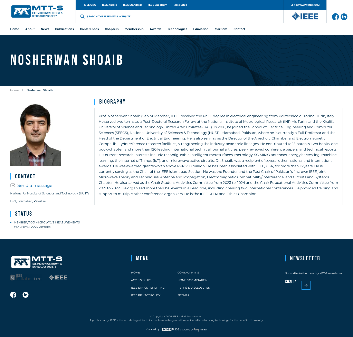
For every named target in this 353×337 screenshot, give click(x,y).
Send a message (35, 185)
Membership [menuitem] (134, 29)
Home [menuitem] (14, 29)
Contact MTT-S (188, 272)
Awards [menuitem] (155, 29)
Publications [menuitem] (64, 29)
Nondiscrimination (193, 280)
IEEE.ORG (90, 4)
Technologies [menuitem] (177, 29)
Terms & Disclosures (194, 287)
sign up (290, 282)
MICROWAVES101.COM (304, 5)
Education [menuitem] (201, 29)
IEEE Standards (132, 4)
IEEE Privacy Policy (145, 295)
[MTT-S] (37, 11)
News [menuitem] (45, 29)
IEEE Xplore (109, 4)
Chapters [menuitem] (111, 29)
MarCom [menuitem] (221, 29)
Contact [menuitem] (239, 29)
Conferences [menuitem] (89, 29)
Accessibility (141, 280)
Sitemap (183, 295)
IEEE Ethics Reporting (148, 287)
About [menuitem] (30, 29)
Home (14, 90)
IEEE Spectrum (157, 4)
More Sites (180, 4)
